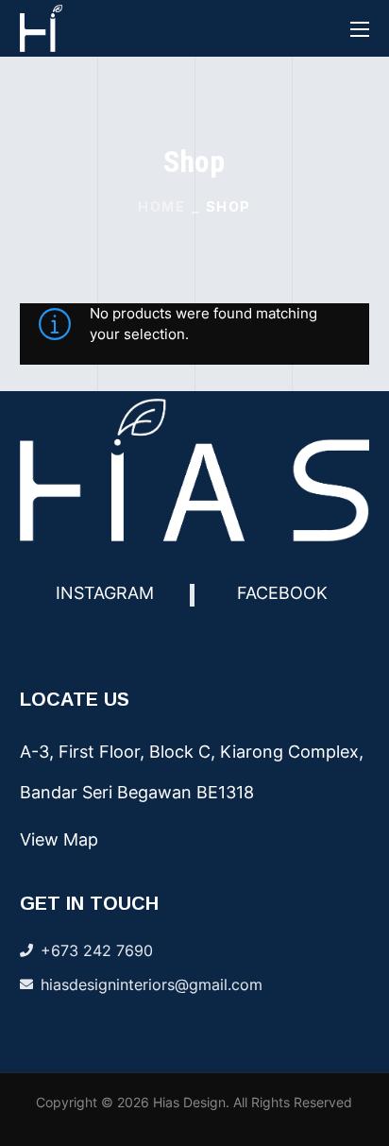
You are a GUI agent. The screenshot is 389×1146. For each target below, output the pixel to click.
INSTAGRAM (105, 593)
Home (161, 206)
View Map (59, 839)
